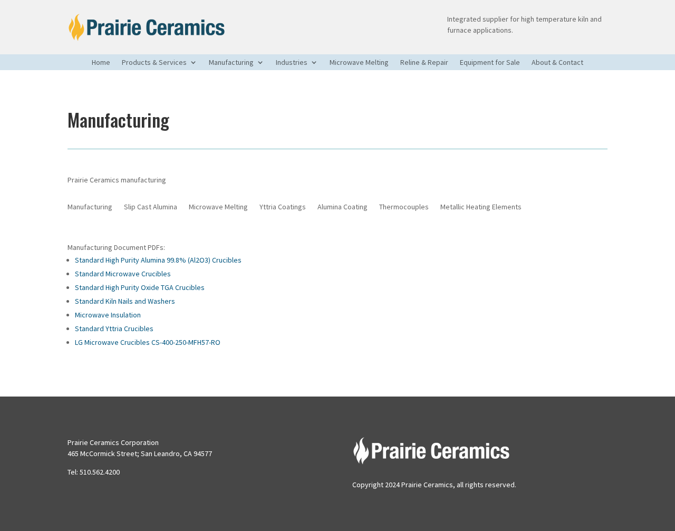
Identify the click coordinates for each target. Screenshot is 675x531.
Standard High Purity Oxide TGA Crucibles (140, 287)
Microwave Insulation (108, 315)
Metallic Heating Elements (481, 207)
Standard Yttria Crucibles (114, 328)
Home (101, 63)
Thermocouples (404, 207)
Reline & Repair (424, 63)
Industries (291, 63)
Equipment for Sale (490, 63)
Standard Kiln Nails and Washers (125, 301)
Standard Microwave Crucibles (123, 273)
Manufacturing (231, 63)
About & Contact (557, 63)
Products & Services (154, 63)
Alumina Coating (342, 207)
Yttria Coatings (282, 207)
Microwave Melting (359, 63)
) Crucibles (225, 260)
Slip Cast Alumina (150, 207)
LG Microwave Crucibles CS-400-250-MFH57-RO (147, 342)
